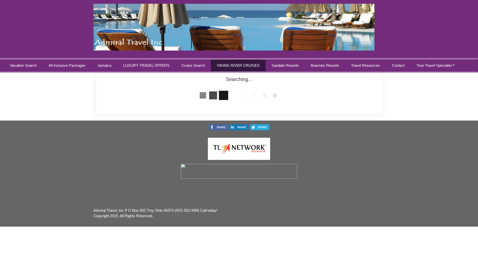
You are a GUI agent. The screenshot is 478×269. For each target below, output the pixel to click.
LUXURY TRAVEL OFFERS (146, 65)
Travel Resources (365, 65)
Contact (398, 65)
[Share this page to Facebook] (218, 127)
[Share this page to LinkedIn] (239, 127)
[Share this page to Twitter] (259, 127)
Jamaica (104, 65)
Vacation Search (23, 65)
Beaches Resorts (325, 65)
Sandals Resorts (285, 65)
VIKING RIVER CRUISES (238, 65)
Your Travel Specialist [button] (434, 65)
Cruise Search (193, 65)
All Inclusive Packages (67, 65)
